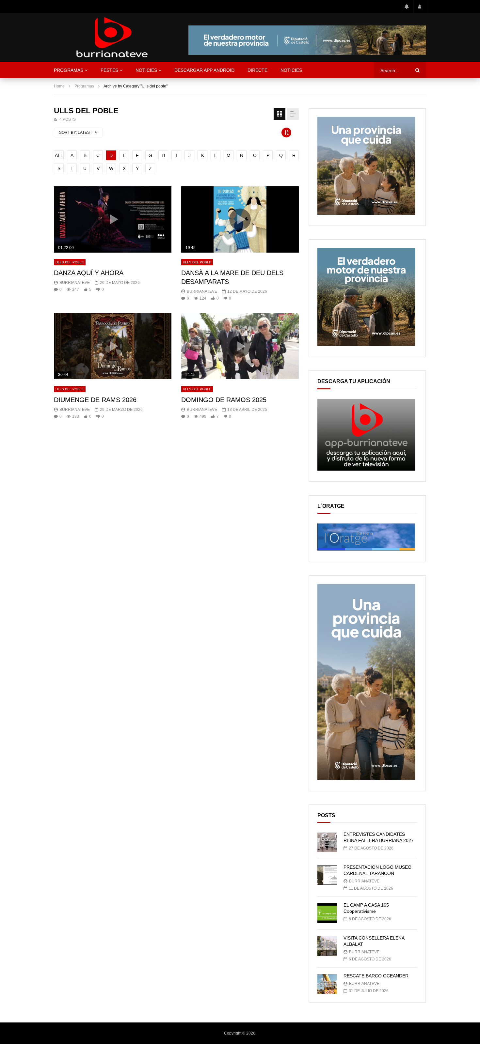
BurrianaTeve (74, 282)
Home (59, 86)
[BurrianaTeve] (112, 37)
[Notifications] (406, 6)
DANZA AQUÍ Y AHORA (88, 272)
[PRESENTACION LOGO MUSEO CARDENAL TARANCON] (327, 875)
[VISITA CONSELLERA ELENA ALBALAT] (327, 946)
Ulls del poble (70, 262)
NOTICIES (146, 70)
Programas (68, 70)
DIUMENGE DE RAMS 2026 (95, 399)
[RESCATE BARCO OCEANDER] (327, 984)
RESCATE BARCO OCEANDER (376, 975)
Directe (257, 70)
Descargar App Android (204, 70)
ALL (59, 155)
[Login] (419, 6)
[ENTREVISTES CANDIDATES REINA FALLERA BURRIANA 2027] (327, 842)
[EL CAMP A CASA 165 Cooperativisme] (327, 913)
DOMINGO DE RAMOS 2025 (223, 399)
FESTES (109, 70)
